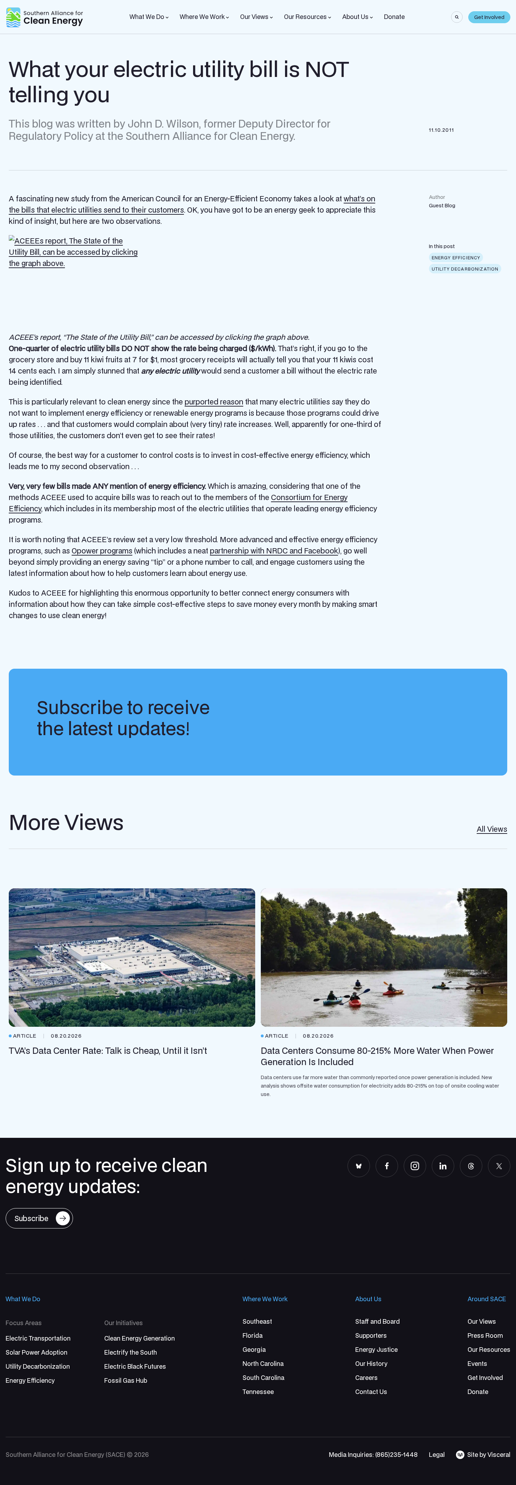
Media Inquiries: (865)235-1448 (373, 1455)
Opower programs (102, 551)
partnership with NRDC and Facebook (274, 551)
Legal (437, 1455)
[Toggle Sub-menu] (167, 18)
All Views (492, 829)
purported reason (214, 402)
